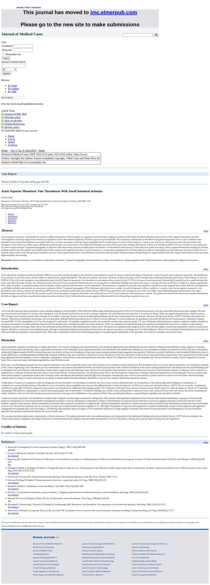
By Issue (12, 85)
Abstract (8, 114)
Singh (42, 150)
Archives (12, 145)
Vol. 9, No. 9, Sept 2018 (23, 150)
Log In (11, 139)
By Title (12, 91)
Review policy (12, 127)
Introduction (12, 216)
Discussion (12, 221)
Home (11, 136)
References (12, 223)
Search (11, 142)
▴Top (206, 231)
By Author (13, 88)
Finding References (15, 124)
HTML (17, 114)
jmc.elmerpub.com (113, 12)
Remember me (13, 54)
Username (7, 46)
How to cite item (13, 120)
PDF (24, 114)
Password (7, 50)
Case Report (12, 218)
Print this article (13, 117)
